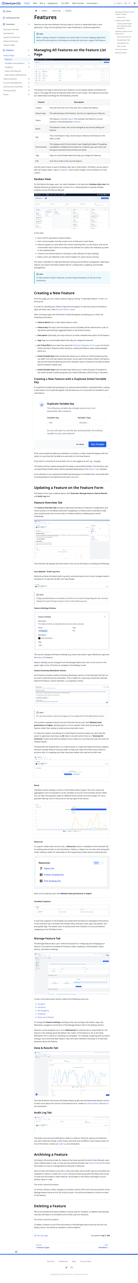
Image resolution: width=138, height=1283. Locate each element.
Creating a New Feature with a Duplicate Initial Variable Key (124, 26)
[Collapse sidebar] (16, 1252)
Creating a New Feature (122, 20)
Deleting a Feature (121, 53)
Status (70, 119)
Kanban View (121, 17)
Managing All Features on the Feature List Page (124, 13)
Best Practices (78, 3)
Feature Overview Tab (124, 37)
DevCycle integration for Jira (84, 345)
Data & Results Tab (123, 43)
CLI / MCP (65, 3)
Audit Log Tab (121, 46)
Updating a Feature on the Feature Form (123, 32)
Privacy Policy (85, 1261)
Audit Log (63, 1144)
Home (26, 3)
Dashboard (63, 1261)
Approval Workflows (46, 598)
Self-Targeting (43, 1010)
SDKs (35, 3)
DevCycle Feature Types (65, 309)
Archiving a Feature (121, 49)
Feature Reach (93, 1103)
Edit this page (42, 1235)
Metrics (106, 1103)
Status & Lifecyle (95, 1163)
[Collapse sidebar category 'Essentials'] (29, 24)
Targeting (41, 1014)
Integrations (53, 3)
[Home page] (36, 10)
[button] (16, 50)
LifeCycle (76, 122)
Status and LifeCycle (46, 1017)
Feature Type (95, 37)
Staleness (64, 170)
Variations (42, 1007)
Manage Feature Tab (123, 40)
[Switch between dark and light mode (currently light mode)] (134, 3)
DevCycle (50, 1261)
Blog (74, 1261)
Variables (41, 1004)
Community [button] (91, 3)
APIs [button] (41, 3)
